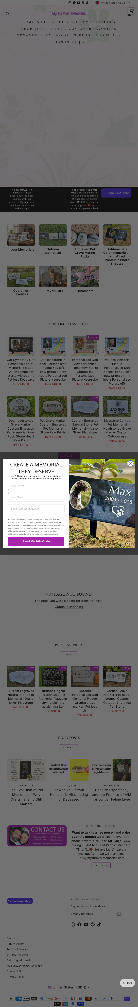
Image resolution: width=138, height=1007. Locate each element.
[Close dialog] (130, 463)
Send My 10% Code (36, 541)
